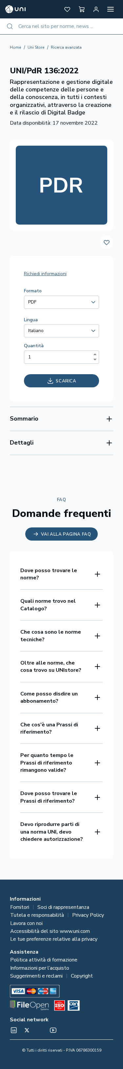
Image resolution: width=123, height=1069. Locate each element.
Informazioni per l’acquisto (39, 968)
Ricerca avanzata (66, 47)
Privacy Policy (88, 915)
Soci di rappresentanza (63, 907)
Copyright (82, 976)
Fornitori (19, 907)
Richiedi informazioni (45, 274)
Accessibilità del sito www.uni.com (50, 931)
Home (15, 47)
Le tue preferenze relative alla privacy (53, 939)
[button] (67, 9)
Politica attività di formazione (43, 959)
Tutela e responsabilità (37, 915)
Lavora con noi (26, 923)
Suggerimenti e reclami (36, 976)
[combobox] (61, 26)
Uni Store (36, 47)
